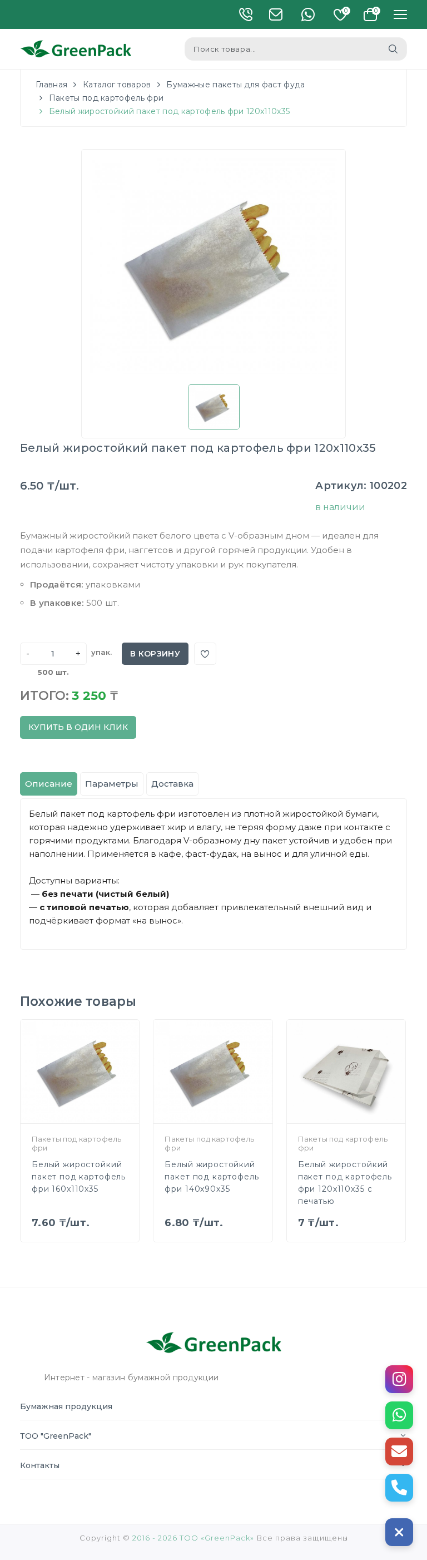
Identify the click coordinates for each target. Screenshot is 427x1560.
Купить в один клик (78, 727)
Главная (51, 85)
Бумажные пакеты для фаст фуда (235, 85)
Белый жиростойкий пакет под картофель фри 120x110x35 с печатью (345, 1182)
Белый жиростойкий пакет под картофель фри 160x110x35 (79, 1176)
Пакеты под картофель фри (106, 98)
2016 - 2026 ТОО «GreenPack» (193, 1537)
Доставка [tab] (172, 783)
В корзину (155, 654)
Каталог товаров (117, 85)
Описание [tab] (48, 783)
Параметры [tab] (111, 783)
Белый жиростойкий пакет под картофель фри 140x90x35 (212, 1176)
